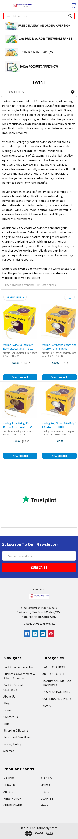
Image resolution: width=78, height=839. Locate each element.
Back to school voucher (18, 667)
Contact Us (10, 717)
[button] (73, 92)
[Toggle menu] (5, 5)
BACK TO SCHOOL (54, 667)
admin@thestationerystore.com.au (39, 607)
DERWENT (10, 785)
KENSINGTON (12, 798)
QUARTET (47, 798)
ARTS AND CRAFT (53, 674)
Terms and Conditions (17, 737)
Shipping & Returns (15, 730)
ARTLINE (9, 792)
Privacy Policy (12, 744)
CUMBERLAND (12, 805)
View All (47, 705)
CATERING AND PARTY (56, 699)
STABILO (46, 778)
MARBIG (8, 778)
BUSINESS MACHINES (56, 692)
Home (7, 710)
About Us (9, 696)
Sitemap (8, 751)
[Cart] (73, 5)
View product (20, 377)
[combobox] (39, 16)
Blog (6, 703)
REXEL (45, 792)
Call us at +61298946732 (39, 623)
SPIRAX (45, 785)
